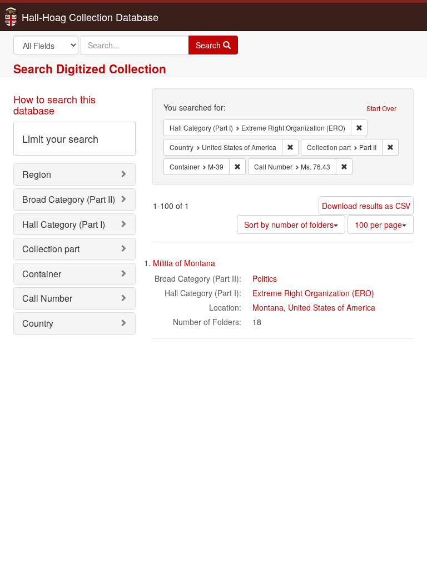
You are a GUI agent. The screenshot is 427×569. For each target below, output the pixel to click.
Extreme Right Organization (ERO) (313, 292)
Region (36, 174)
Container (41, 273)
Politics (264, 278)
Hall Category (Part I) (63, 224)
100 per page (378, 224)
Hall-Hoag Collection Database (55, 16)
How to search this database (54, 104)
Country (37, 323)
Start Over (381, 108)
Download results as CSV (366, 205)
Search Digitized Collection (89, 68)
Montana (268, 307)
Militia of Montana (184, 262)
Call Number (47, 298)
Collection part (51, 248)
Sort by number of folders (289, 224)
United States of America (331, 307)
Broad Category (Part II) (68, 199)
